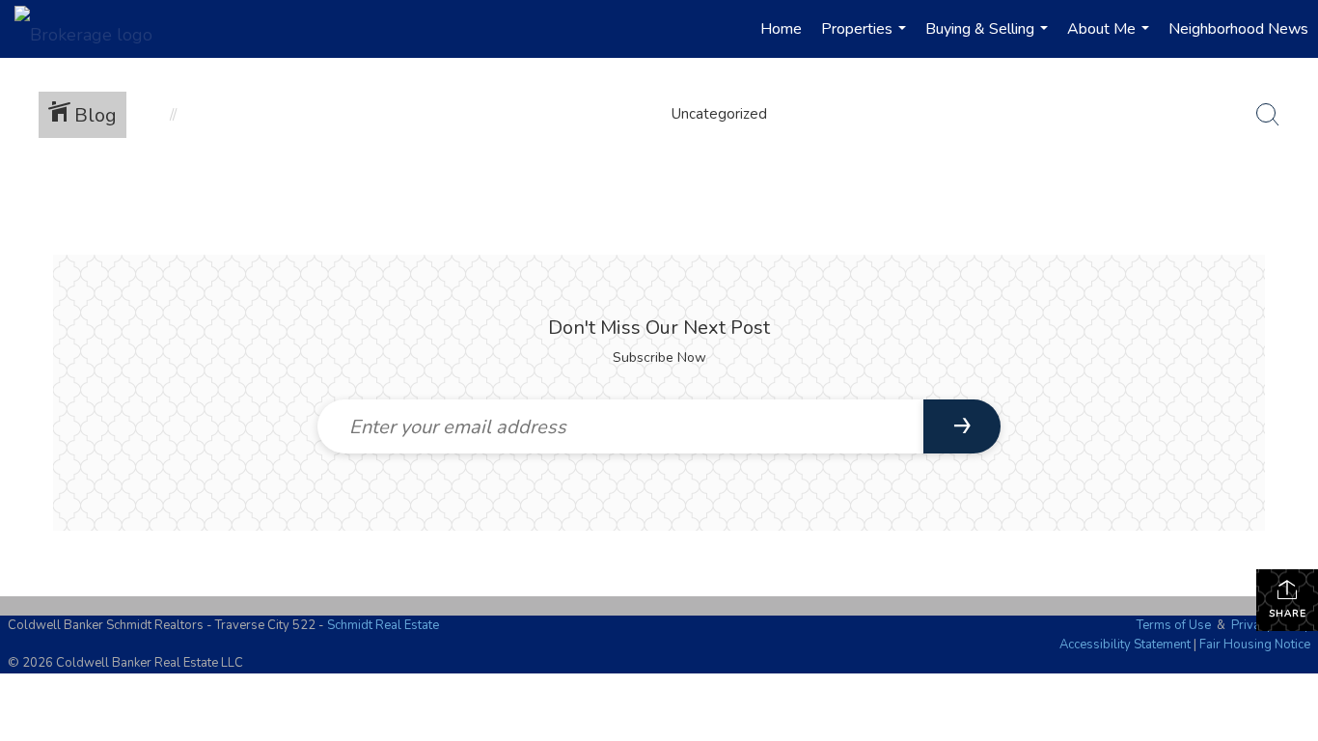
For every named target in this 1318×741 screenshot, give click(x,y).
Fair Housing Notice (1254, 644)
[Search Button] (1268, 115)
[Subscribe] (962, 426)
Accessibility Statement (1125, 644)
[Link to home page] (93, 29)
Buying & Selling (989, 38)
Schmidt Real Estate (383, 625)
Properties (866, 38)
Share (1287, 613)
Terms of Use (1174, 625)
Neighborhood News (1238, 29)
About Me (1110, 38)
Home (781, 29)
